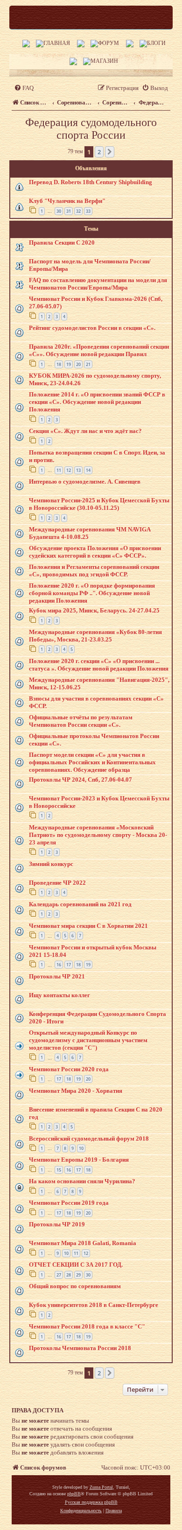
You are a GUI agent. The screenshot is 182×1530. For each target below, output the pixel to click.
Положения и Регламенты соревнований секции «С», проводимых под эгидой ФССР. (94, 570)
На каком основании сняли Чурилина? (82, 1181)
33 (88, 211)
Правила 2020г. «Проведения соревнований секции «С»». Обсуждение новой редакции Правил (99, 350)
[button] (109, 151)
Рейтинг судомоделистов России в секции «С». (92, 327)
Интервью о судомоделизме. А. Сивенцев (84, 481)
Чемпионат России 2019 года (69, 1202)
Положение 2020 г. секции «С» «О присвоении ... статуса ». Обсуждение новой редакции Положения (98, 664)
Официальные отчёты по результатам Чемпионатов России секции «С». (81, 721)
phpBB (74, 1493)
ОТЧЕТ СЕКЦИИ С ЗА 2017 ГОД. (76, 1264)
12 (68, 470)
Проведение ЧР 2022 (57, 882)
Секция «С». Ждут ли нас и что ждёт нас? (85, 430)
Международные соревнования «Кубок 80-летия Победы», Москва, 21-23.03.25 (95, 635)
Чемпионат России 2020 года (69, 1069)
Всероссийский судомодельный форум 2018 (89, 1138)
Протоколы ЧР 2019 (57, 1224)
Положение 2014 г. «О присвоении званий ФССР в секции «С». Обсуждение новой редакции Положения (97, 402)
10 (81, 1148)
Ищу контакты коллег (59, 995)
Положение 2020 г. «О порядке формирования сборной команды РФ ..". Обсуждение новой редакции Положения (92, 593)
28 (68, 1275)
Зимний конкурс (51, 863)
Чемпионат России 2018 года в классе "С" (87, 1326)
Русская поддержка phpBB (91, 1502)
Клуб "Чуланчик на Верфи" (67, 200)
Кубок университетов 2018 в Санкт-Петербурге (93, 1304)
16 (58, 965)
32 (78, 211)
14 (88, 470)
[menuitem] (24, 88)
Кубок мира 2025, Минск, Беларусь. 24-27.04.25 (94, 610)
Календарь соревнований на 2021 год (80, 904)
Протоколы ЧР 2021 (57, 976)
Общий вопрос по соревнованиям (75, 1286)
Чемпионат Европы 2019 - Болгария (79, 1159)
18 (58, 364)
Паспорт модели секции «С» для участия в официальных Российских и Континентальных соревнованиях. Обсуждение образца (92, 762)
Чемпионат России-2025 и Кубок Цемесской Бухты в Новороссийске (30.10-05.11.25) (99, 504)
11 (58, 470)
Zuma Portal (101, 1487)
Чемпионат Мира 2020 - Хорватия (75, 1090)
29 (78, 1275)
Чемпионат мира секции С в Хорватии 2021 (88, 925)
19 (68, 364)
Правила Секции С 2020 (62, 242)
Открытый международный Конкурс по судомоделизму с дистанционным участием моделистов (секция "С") (88, 1040)
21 (88, 364)
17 (68, 965)
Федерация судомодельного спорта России (91, 128)
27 (58, 1275)
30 (58, 211)
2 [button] (99, 152)
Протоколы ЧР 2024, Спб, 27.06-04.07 (80, 779)
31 (68, 211)
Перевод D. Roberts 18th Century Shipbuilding (90, 182)
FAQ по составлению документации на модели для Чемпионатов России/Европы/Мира (98, 283)
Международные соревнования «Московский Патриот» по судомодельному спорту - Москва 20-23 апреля (98, 835)
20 (78, 364)
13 (78, 470)
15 (58, 1170)
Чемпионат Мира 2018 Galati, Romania (82, 1242)
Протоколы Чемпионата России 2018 (80, 1347)
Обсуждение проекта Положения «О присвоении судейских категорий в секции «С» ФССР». (95, 552)
